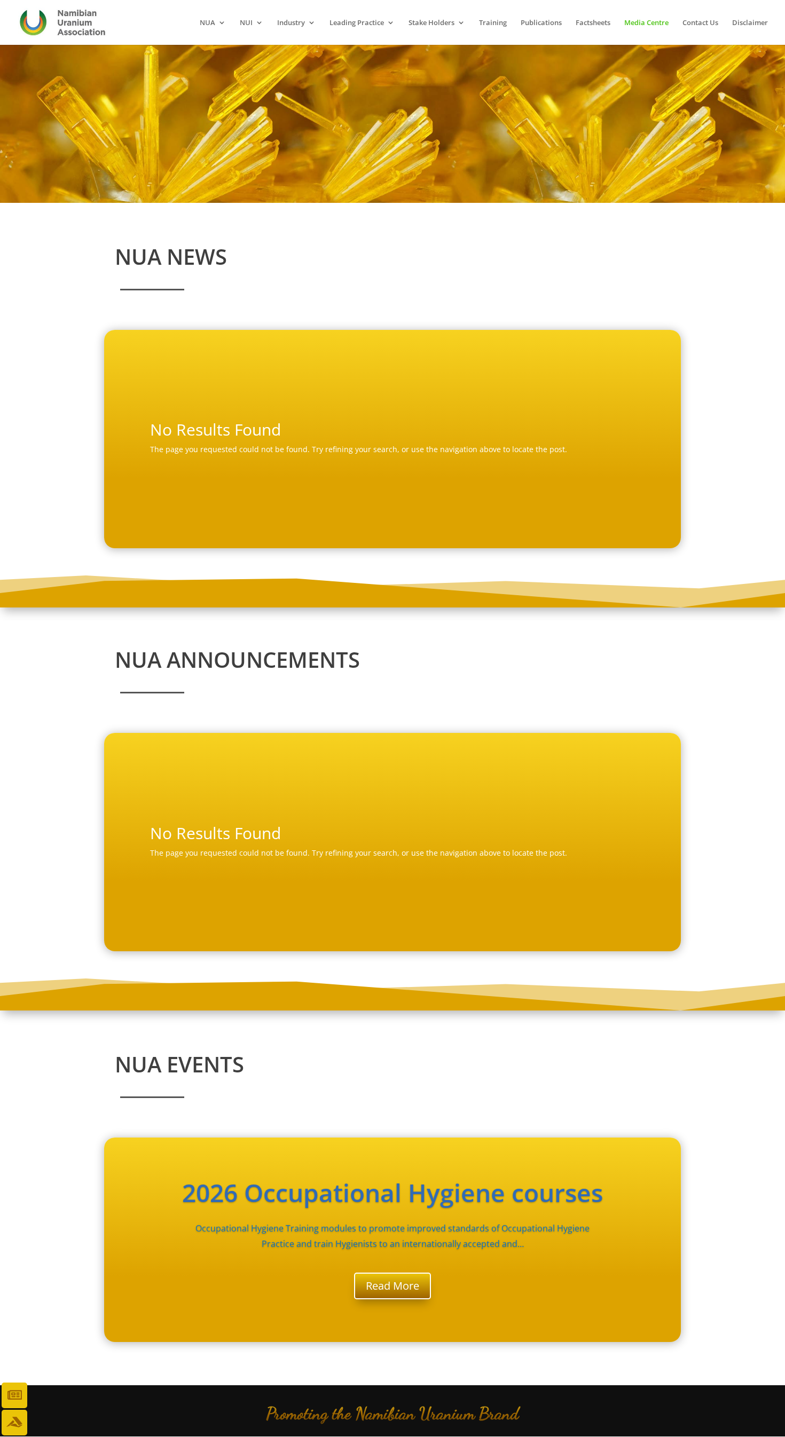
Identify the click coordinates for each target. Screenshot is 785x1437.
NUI (246, 23)
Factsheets (593, 23)
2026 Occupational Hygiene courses (392, 1192)
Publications (541, 23)
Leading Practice (356, 23)
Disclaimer (750, 23)
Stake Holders (431, 23)
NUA (207, 23)
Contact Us (700, 23)
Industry (291, 23)
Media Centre (646, 23)
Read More (392, 1285)
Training (493, 23)
